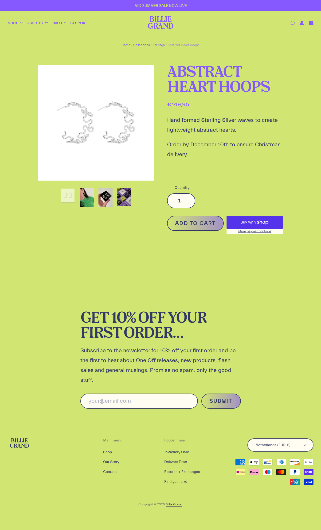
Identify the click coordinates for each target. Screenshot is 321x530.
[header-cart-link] (308, 23)
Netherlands (272, 445)
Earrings (159, 45)
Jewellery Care (176, 452)
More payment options (254, 231)
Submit (221, 401)
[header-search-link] (290, 23)
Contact (110, 472)
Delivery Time (175, 462)
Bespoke (79, 23)
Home (125, 45)
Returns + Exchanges (182, 472)
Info (58, 23)
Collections (141, 45)
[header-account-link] (299, 23)
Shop (14, 23)
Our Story (37, 23)
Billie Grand (160, 23)
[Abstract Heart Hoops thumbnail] (68, 195)
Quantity (182, 188)
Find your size (175, 482)
